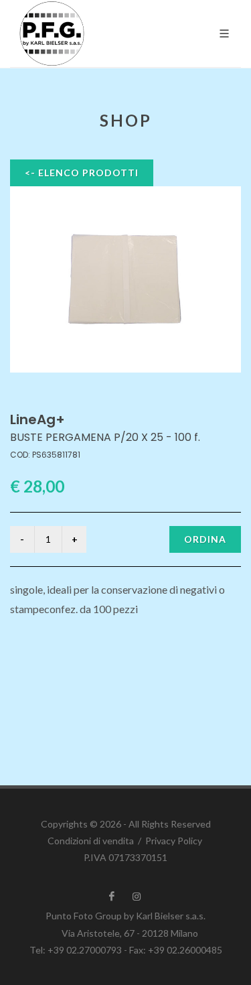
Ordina (205, 539)
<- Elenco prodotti (82, 172)
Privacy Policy (173, 840)
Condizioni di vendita (91, 840)
